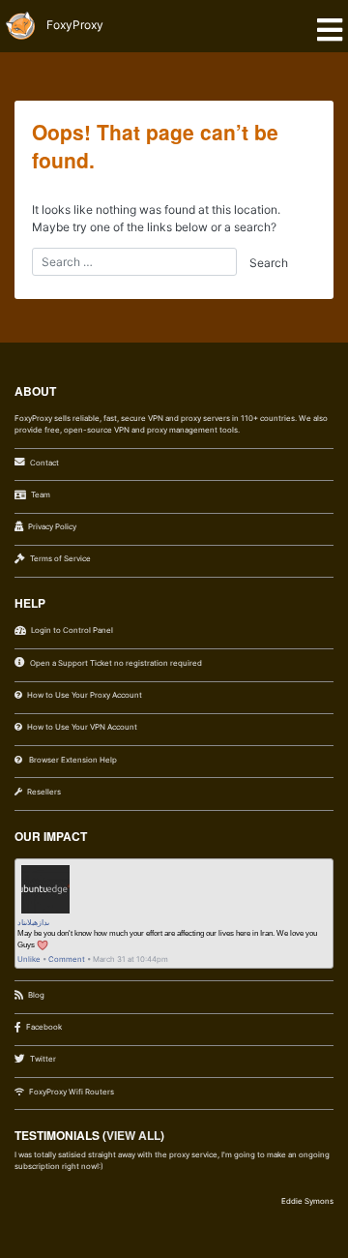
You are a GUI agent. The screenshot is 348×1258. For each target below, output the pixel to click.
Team (40, 494)
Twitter (43, 1058)
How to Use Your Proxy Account (84, 695)
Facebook (44, 1027)
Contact (44, 462)
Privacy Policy (52, 526)
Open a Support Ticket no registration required (116, 663)
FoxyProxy (74, 24)
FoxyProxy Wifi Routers (71, 1091)
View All (133, 1135)
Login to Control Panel (72, 630)
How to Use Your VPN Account (82, 727)
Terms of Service (60, 558)
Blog (36, 995)
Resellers (44, 791)
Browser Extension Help (72, 759)
